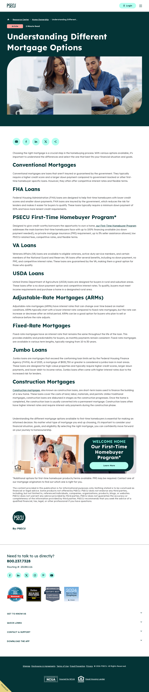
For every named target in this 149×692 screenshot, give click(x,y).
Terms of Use (63, 666)
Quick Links (14, 622)
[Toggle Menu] (139, 5)
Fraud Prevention (77, 666)
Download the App (18, 641)
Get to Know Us (16, 613)
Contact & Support (18, 632)
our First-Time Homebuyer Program (116, 225)
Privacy (89, 666)
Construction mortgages (26, 390)
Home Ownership (40, 19)
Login (129, 5)
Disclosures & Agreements (43, 666)
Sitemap (26, 666)
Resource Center (21, 19)
